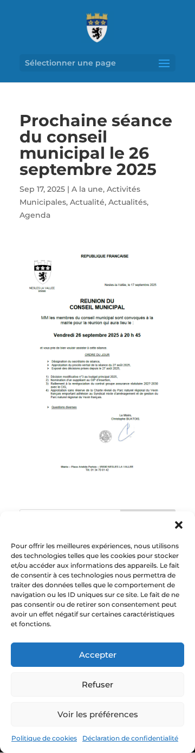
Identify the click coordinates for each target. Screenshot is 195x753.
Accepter (97, 655)
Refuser (97, 684)
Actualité (87, 202)
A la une (87, 189)
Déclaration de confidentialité (130, 738)
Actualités (127, 202)
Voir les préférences (97, 714)
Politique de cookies (44, 738)
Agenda (35, 215)
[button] (178, 525)
